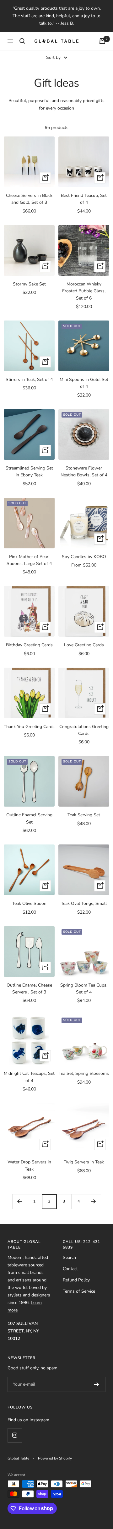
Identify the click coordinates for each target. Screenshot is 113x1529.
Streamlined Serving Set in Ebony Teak (29, 471)
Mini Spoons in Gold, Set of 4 (84, 383)
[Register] (96, 1384)
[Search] (22, 41)
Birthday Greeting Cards (29, 645)
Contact (70, 1269)
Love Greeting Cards (84, 645)
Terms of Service (79, 1291)
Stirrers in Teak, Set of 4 (29, 379)
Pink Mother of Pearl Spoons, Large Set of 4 (29, 560)
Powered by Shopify (55, 1458)
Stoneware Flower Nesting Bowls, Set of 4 (84, 471)
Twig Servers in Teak (84, 1162)
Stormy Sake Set (29, 284)
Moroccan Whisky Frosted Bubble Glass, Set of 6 (83, 291)
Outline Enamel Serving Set (29, 818)
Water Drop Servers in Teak (29, 1165)
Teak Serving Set (83, 815)
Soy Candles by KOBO (84, 557)
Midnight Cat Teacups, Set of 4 (29, 1076)
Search (69, 1257)
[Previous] (19, 1201)
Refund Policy (76, 1280)
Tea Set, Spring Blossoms (84, 1073)
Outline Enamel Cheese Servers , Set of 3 (29, 988)
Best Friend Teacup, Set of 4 (84, 198)
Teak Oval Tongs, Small (84, 903)
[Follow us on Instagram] (15, 1435)
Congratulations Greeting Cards (84, 730)
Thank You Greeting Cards (29, 727)
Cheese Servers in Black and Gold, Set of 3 (29, 198)
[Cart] (102, 41)
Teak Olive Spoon (29, 903)
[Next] (93, 1201)
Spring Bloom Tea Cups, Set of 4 (83, 988)
